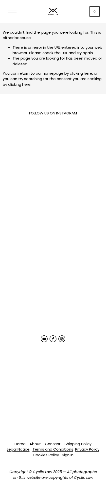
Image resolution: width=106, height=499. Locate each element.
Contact (53, 443)
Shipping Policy (78, 443)
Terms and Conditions (53, 449)
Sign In (67, 454)
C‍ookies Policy (46, 454)
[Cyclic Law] (44, 338)
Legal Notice (18, 449)
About (35, 443)
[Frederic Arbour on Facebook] (53, 338)
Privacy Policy (87, 449)
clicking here (81, 73)
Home (20, 443)
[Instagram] (61, 338)
